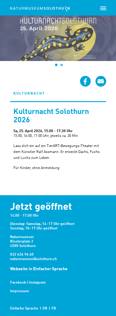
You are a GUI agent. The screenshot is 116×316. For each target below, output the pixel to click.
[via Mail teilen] (100, 81)
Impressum (19, 291)
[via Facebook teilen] (85, 81)
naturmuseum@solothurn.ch (33, 259)
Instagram (37, 282)
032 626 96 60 (22, 254)
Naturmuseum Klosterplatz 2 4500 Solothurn (23, 241)
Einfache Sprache (24, 308)
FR (53, 308)
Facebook (18, 282)
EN (45, 308)
